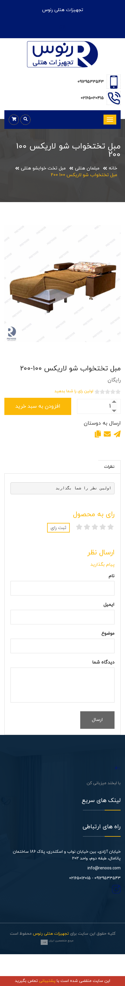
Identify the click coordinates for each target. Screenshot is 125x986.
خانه (113, 168)
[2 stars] (103, 527)
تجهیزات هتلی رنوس (51, 933)
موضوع (108, 633)
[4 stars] (87, 527)
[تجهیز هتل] (62, 54)
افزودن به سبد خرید (37, 406)
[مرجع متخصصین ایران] (44, 942)
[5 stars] (79, 527)
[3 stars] (95, 527)
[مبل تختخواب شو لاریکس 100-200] (62, 284)
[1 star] (111, 527)
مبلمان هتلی (87, 168)
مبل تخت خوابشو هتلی (43, 168)
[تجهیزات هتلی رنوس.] (118, 767)
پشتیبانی (47, 981)
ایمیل (109, 604)
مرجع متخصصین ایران (61, 941)
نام (112, 576)
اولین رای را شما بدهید (73, 391)
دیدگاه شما (103, 662)
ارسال (97, 720)
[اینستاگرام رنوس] (62, 27)
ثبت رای (58, 528)
